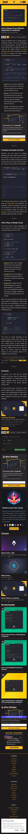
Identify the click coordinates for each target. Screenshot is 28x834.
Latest (14, 767)
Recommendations (14, 773)
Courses (14, 763)
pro (24, 2)
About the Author (14, 816)
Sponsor (14, 818)
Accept (22, 830)
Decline (17, 830)
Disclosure (14, 812)
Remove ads (5, 362)
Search (14, 776)
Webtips (14, 769)
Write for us (14, 786)
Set (21, 95)
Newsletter (14, 784)
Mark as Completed (21, 37)
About (14, 814)
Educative (14, 795)
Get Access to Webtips (14, 139)
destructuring (11, 203)
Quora (14, 799)
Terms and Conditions (14, 807)
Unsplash (14, 797)
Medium (14, 793)
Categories (14, 758)
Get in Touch (14, 788)
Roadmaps (14, 761)
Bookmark (12, 37)
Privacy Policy (14, 810)
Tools (14, 765)
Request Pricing (14, 528)
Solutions (14, 771)
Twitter (14, 790)
